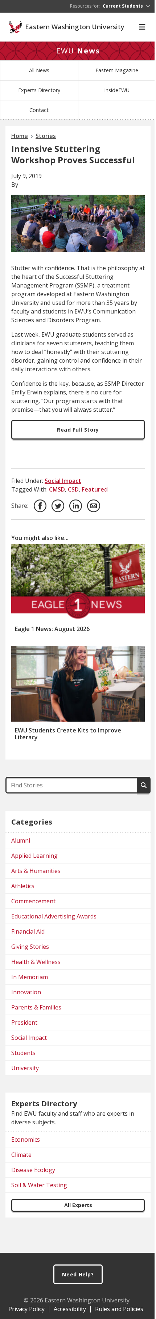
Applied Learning (34, 856)
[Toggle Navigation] (142, 27)
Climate (21, 1155)
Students (23, 1053)
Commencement (33, 901)
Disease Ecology (33, 1170)
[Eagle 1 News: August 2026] (78, 582)
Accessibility (70, 1309)
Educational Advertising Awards (54, 916)
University (25, 1068)
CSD (73, 489)
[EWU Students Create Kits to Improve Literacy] (78, 684)
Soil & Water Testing (39, 1185)
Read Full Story (78, 429)
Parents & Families (36, 1007)
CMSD (57, 489)
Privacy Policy (26, 1309)
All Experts (78, 1205)
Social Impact (63, 481)
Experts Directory (39, 90)
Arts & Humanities (36, 871)
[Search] (144, 785)
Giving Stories (30, 947)
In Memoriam (29, 977)
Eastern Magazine (116, 70)
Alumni (20, 840)
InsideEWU (117, 90)
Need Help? (78, 1274)
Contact (39, 110)
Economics (25, 1139)
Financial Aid (28, 931)
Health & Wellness (36, 962)
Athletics (22, 886)
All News (39, 70)
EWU (78, 51)
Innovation (26, 992)
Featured (95, 489)
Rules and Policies (119, 1309)
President (24, 1022)
